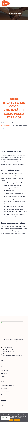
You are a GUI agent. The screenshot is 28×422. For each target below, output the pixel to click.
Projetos (3, 367)
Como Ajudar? (5, 370)
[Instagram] (2, 405)
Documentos (5, 392)
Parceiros (4, 373)
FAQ (2, 395)
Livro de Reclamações (7, 385)
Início (2, 364)
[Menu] (26, 3)
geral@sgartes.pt (7, 347)
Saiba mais (17, 419)
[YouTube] (6, 405)
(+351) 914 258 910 (8, 351)
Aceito (10, 419)
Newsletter (4, 388)
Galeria (3, 376)
